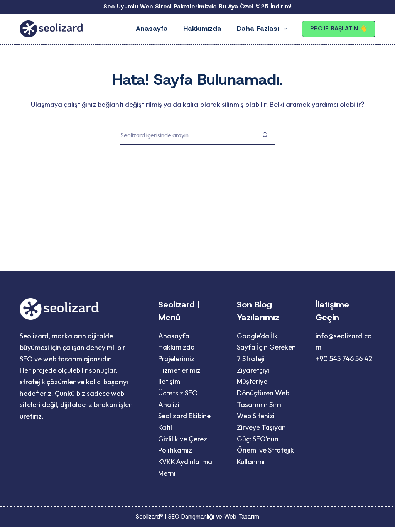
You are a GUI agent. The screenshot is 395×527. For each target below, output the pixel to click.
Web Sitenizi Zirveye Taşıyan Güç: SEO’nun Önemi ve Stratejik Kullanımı (265, 438)
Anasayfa (152, 28)
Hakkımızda (202, 28)
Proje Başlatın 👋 (338, 28)
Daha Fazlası (258, 28)
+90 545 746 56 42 (344, 358)
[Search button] (265, 135)
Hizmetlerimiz (179, 370)
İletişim (169, 381)
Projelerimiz (176, 358)
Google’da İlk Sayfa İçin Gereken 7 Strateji (266, 347)
